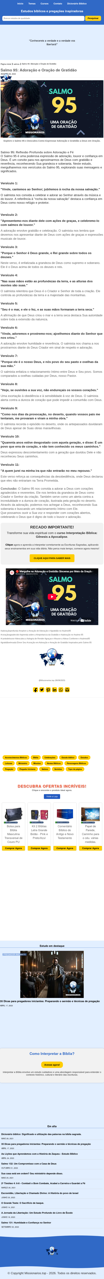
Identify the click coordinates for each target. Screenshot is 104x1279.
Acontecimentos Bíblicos (16, 757)
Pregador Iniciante (27, 769)
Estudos (84, 757)
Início (20, 3)
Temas (32, 3)
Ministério (23, 763)
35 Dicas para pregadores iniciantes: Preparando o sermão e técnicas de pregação (50, 1001)
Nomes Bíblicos (54, 763)
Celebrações (50, 757)
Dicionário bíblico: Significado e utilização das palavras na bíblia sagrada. (41, 1134)
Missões (37, 763)
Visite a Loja (52, 796)
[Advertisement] (52, 1027)
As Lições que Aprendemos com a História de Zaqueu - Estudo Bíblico (39, 1153)
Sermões (58, 769)
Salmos (45, 769)
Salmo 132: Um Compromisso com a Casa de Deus (28, 1163)
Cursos (44, 3)
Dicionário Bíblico (77, 3)
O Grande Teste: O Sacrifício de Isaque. (22, 1203)
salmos (16, 64)
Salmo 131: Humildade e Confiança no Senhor (26, 1222)
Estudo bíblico (68, 757)
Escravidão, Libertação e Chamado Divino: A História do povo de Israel (39, 1193)
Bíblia (35, 757)
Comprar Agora (13, 848)
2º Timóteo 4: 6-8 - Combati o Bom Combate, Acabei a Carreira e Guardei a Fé (43, 1183)
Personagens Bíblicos (76, 763)
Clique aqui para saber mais (52, 558)
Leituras (8, 763)
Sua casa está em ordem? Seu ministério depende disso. (32, 1173)
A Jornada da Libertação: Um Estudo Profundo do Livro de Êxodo (37, 1212)
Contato (58, 3)
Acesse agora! (52, 1064)
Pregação (9, 769)
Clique (9, 544)
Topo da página (75, 769)
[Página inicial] (6, 78)
